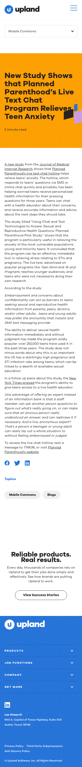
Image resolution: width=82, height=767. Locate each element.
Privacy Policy (14, 746)
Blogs (51, 495)
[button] (73, 7)
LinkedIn (7, 705)
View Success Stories (41, 595)
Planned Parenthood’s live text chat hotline (35, 171)
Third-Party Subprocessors (44, 746)
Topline (10, 479)
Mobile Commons (22, 495)
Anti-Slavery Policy (17, 751)
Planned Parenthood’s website (33, 449)
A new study (14, 164)
